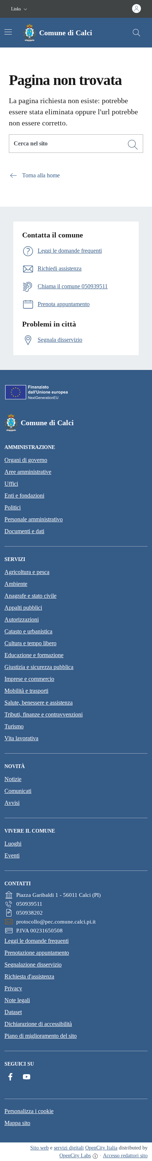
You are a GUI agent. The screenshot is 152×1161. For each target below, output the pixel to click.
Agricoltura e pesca (26, 572)
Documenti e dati (24, 531)
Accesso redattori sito (125, 1155)
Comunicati (17, 791)
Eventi (12, 855)
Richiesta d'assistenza (29, 976)
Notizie (12, 779)
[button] (20, 9)
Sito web (39, 1148)
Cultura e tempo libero (30, 643)
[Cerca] (133, 145)
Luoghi (12, 843)
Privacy (13, 988)
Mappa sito (17, 1123)
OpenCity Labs (75, 1155)
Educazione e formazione (33, 655)
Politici (12, 507)
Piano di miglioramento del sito (40, 1036)
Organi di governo (25, 460)
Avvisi (12, 803)
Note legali (17, 1000)
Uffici (11, 484)
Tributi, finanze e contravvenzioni (43, 714)
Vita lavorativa (21, 738)
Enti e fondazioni (24, 495)
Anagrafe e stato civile (30, 596)
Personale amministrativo (33, 519)
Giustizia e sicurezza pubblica (38, 667)
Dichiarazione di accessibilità (38, 1024)
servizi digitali (69, 1148)
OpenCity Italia (101, 1148)
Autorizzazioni (21, 619)
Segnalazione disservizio (33, 964)
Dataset (13, 1012)
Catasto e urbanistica (28, 631)
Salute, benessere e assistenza (38, 702)
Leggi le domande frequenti (36, 941)
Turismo (14, 726)
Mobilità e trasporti (26, 691)
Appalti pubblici (23, 607)
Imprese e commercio (29, 679)
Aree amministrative (27, 472)
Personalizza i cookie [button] (28, 1111)
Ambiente (15, 584)
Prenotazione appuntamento (36, 953)
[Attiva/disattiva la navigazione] (8, 31)
